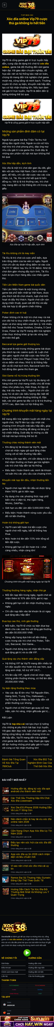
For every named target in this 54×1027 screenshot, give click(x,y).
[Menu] (4, 5)
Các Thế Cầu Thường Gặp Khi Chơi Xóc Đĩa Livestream (30, 799)
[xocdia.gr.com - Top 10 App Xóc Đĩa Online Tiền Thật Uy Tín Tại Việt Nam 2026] (27, 5)
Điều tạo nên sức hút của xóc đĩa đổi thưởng (31, 844)
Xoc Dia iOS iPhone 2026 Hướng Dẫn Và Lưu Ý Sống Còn (31, 809)
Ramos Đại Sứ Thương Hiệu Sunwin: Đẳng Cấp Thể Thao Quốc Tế (31, 879)
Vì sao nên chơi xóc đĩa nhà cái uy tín (30, 867)
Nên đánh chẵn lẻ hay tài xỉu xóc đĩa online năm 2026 (31, 820)
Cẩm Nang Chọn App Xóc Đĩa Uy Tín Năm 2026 (31, 832)
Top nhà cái (27, 15)
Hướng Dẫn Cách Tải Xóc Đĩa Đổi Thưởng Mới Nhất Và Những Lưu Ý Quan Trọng (30, 892)
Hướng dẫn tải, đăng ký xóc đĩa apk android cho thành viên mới (30, 790)
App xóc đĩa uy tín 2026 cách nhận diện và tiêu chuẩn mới (30, 855)
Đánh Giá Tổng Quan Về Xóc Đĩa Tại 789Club (13, 763)
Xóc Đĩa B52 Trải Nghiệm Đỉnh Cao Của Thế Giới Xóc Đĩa (40, 763)
